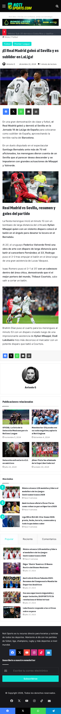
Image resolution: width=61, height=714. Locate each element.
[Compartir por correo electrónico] (23, 355)
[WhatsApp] (17, 355)
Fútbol (15, 37)
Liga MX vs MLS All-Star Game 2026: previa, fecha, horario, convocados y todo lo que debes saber (39, 520)
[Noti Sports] (20, 6)
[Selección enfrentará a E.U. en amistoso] (16, 449)
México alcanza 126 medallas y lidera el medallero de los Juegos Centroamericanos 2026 (40, 491)
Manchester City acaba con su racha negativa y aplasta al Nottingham (44, 430)
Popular (9, 539)
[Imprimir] (29, 355)
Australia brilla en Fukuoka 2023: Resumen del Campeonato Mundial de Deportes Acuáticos (40, 581)
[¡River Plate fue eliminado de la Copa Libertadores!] (45, 449)
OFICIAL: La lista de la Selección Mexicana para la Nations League (15, 430)
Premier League (22, 44)
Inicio (7, 37)
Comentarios (49, 539)
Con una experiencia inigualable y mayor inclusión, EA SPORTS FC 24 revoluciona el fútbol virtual (38, 596)
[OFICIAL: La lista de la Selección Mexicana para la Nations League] (16, 417)
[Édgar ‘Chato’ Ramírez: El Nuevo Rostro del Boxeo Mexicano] (11, 568)
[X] (11, 355)
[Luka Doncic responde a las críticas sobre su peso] (11, 612)
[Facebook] (5, 355)
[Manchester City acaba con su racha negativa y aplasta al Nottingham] (45, 417)
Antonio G (10, 64)
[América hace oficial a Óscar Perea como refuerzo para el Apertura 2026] (11, 507)
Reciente (28, 539)
